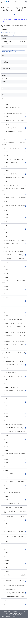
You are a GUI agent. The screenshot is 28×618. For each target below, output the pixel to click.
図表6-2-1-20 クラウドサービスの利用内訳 (12, 323)
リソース (14, 14)
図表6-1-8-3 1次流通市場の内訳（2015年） (12, 174)
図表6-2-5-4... (5, 549)
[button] (26, 2)
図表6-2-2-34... (5, 485)
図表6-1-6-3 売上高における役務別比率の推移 (13, 120)
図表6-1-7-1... (5, 135)
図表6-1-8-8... (5, 194)
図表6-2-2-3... (5, 348)
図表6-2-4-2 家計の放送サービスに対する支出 (13, 516)
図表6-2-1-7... (5, 266)
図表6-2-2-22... (5, 435)
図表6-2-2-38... (5, 499)
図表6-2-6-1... (5, 567)
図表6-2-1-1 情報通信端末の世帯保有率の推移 (13, 240)
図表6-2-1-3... (5, 247)
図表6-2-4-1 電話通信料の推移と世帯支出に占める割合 (13, 511)
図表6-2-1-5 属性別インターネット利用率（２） (13, 258)
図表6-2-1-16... (5, 308)
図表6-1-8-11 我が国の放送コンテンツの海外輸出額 (13, 206)
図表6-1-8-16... (5, 232)
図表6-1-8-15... (5, 225)
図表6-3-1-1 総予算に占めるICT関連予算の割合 (13, 585)
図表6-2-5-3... (5, 541)
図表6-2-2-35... (5, 488)
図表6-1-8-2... (5, 170)
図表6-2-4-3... (5, 520)
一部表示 (12, 35)
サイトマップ (18, 614)
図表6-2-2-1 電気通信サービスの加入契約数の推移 (13, 336)
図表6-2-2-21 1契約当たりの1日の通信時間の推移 (14, 431)
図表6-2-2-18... (5, 409)
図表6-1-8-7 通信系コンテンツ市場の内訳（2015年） (13, 189)
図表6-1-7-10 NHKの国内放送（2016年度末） (13, 159)
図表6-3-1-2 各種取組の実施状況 (10, 589)
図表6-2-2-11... (5, 379)
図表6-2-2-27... (5, 459)
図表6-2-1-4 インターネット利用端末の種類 (12, 251)
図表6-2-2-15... (5, 394)
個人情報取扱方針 (14, 613)
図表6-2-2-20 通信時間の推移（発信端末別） (12, 427)
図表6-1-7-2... (5, 139)
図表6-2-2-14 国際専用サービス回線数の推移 (12, 390)
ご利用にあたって (16, 611)
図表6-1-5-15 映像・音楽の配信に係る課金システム (13, 108)
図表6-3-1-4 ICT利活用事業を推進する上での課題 (13, 596)
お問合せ (21, 613)
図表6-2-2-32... (5, 477)
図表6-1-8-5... (5, 181)
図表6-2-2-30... (5, 470)
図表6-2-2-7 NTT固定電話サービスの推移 (12, 364)
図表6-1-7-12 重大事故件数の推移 (10, 162)
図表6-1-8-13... (5, 214)
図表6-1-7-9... (5, 155)
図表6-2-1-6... (5, 262)
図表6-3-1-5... (5, 600)
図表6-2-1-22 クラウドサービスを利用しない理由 (13, 332)
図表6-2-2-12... (5, 383)
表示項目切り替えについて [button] (7, 32)
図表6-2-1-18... (5, 315)
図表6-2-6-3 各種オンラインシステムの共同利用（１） (13, 575)
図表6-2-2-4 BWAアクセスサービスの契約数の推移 (13, 353)
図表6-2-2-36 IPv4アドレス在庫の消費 (11, 492)
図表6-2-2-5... (5, 357)
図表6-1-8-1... (5, 166)
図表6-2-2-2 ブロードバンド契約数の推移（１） (13, 341)
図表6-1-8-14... (5, 221)
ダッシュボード (10, 614)
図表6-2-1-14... (5, 301)
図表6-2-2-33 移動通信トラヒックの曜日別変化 (13, 481)
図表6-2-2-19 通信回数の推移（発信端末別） (12, 424)
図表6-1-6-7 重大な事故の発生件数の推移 (12, 131)
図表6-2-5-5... (5, 556)
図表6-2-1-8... (5, 269)
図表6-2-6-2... (5, 571)
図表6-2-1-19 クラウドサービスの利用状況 (12, 319)
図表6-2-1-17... (5, 312)
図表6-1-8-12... (5, 210)
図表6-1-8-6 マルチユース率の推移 (10, 185)
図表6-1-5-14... (5, 104)
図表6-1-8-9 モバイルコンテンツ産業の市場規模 (13, 197)
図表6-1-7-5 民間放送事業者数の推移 (11, 148)
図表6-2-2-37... (5, 496)
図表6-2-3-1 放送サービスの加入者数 (11, 503)
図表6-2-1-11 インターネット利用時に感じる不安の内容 (13, 281)
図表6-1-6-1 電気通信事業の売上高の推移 (12, 113)
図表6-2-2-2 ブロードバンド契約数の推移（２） (13, 344)
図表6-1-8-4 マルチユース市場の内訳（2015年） (13, 177)
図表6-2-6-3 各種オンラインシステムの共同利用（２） (13, 581)
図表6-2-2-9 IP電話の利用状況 (9, 372)
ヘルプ (23, 611)
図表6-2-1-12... (5, 286)
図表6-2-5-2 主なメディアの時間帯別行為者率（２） (13, 537)
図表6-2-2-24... (5, 446)
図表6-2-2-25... (5, 450)
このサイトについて (7, 611)
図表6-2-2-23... (5, 442)
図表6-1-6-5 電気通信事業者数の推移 (11, 128)
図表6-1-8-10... (5, 201)
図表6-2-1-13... (5, 289)
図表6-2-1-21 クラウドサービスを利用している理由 (13, 327)
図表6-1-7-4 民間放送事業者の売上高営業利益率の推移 (13, 143)
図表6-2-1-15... (5, 304)
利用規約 (7, 613)
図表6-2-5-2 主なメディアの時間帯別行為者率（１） (13, 532)
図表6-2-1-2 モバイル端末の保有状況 (11, 243)
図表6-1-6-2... (5, 116)
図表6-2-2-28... (5, 462)
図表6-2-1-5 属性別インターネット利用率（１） (13, 254)
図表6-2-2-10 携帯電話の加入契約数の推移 (12, 376)
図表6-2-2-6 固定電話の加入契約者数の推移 (12, 361)
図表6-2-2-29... (5, 466)
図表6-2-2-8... (5, 368)
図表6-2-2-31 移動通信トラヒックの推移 (11, 474)
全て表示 (16, 35)
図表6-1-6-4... (5, 124)
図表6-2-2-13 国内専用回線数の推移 (10, 387)
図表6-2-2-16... (5, 398)
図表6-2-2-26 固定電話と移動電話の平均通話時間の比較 (13, 454)
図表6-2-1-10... (5, 277)
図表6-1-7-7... (5, 151)
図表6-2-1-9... (5, 273)
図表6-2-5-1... (5, 523)
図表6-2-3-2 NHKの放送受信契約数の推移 (12, 507)
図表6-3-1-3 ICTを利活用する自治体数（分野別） (13, 592)
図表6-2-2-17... (5, 402)
